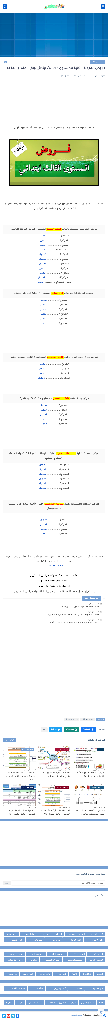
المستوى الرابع (96, 960)
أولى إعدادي (44, 974)
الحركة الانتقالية (35, 1002)
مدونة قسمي (76, 1015)
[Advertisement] (54, 35)
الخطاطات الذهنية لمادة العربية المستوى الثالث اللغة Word (55, 813)
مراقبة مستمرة (72, 719)
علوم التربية (76, 940)
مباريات (20, 1002)
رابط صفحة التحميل (54, 566)
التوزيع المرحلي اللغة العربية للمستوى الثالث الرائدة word (22, 813)
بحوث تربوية (98, 988)
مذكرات (56, 940)
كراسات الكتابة (18, 988)
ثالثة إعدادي (61, 974)
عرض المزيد (9, 740)
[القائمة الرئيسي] (103, 6)
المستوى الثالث (97, 62)
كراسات (39, 988)
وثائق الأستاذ (17, 940)
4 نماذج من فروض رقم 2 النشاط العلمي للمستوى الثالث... (89, 813)
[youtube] (8, 1016)
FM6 (101, 1002)
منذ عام (30, 807)
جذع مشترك (12, 974)
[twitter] (4, 1016)
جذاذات (34, 960)
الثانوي (100, 974)
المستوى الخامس (16, 954)
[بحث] (5, 6)
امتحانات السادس (52, 960)
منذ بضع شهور (98, 770)
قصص (79, 988)
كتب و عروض (60, 988)
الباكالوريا (87, 974)
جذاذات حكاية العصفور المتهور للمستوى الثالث (80, 607)
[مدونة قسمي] (54, 6)
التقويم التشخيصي (76, 934)
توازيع (45, 934)
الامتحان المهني (88, 1002)
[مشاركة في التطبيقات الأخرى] (44, 729)
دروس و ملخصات (15, 960)
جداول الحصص (30, 934)
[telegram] (13, 1016)
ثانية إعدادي (28, 974)
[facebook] (17, 1016)
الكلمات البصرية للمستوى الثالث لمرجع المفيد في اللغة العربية (73, 615)
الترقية (73, 1002)
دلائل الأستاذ (97, 940)
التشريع (62, 1002)
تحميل (43, 236)
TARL (74, 974)
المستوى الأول (78, 954)
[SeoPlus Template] (104, 1015)
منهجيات (38, 940)
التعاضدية (51, 1002)
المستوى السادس (75, 960)
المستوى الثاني (37, 954)
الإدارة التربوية (97, 934)
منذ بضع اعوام (92, 604)
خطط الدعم (12, 934)
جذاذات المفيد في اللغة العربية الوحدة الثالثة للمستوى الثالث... (74, 623)
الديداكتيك (58, 934)
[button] (88, 729)
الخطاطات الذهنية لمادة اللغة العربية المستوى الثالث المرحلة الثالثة (21, 776)
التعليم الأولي (97, 954)
